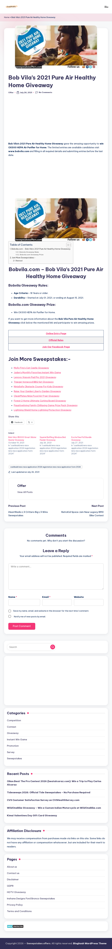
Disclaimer (13, 879)
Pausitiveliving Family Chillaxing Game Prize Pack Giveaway (45, 405)
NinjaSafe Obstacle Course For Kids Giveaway (38, 386)
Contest (11, 726)
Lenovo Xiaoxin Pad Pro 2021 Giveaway (35, 377)
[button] (25, 492)
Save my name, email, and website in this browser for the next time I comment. (51, 611)
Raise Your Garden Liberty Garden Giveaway (37, 391)
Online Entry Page (56, 333)
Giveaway (13, 733)
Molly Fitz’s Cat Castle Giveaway (31, 367)
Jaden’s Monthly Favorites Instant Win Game (37, 372)
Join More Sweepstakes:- (24, 257)
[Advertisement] (56, 119)
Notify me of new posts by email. (30, 616)
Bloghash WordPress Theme (90, 943)
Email (46, 596)
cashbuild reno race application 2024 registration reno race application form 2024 (45, 467)
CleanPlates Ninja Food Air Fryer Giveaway (36, 396)
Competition (14, 720)
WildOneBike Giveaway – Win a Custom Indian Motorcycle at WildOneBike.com (54, 807)
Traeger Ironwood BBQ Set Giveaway (34, 382)
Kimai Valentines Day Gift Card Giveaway (32, 815)
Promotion (13, 745)
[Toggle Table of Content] (67, 245)
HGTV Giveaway (16, 892)
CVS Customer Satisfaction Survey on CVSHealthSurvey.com (43, 800)
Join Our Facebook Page (56, 346)
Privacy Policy (15, 904)
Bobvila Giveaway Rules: (29, 252)
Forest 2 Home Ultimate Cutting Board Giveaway (40, 400)
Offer (21, 486)
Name (12, 596)
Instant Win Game (17, 739)
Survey (10, 752)
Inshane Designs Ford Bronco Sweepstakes (31, 898)
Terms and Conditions (19, 911)
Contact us (13, 873)
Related (19, 261)
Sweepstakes (14, 758)
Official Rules (56, 340)
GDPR (10, 885)
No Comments (45, 92)
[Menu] (106, 7)
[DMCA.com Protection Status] (15, 926)
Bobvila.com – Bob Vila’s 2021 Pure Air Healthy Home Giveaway (40, 249)
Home (6, 17)
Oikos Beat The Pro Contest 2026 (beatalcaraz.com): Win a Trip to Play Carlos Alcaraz (54, 783)
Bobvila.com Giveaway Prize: (32, 255)
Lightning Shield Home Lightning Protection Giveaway (42, 410)
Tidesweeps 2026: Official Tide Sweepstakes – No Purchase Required (48, 792)
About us (12, 866)
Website (79, 596)
